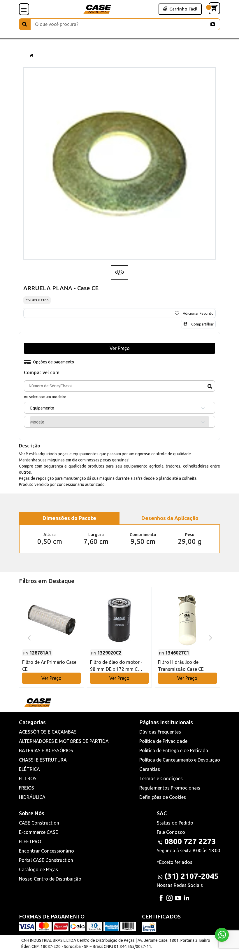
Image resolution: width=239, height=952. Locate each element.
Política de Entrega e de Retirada (173, 750)
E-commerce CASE (38, 832)
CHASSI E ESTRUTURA (43, 759)
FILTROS (27, 778)
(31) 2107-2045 (191, 876)
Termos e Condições (161, 778)
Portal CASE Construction (46, 860)
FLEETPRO (30, 841)
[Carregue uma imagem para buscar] (213, 24)
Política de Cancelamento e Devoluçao (179, 759)
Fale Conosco (171, 832)
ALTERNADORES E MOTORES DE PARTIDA (64, 741)
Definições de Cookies (162, 797)
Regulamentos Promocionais (169, 787)
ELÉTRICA (29, 769)
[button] (51, 632)
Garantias (149, 769)
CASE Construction (39, 822)
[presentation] (28, 637)
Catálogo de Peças (38, 869)
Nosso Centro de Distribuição (50, 878)
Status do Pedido (175, 822)
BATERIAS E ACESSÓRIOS (46, 750)
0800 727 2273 (190, 841)
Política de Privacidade (163, 741)
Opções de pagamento (53, 362)
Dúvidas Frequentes (160, 731)
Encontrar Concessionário (46, 850)
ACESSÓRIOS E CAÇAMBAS (48, 731)
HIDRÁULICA (32, 797)
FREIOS (26, 787)
